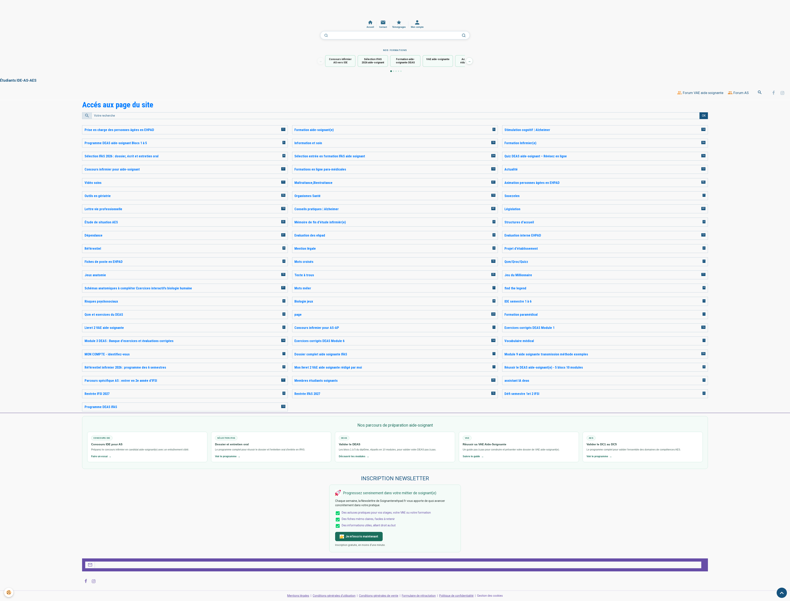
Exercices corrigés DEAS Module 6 (319, 341)
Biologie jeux (303, 301)
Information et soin (308, 143)
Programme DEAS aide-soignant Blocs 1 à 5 (116, 143)
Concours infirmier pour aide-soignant (112, 169)
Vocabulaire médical (519, 341)
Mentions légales (298, 595)
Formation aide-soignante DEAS (405, 61)
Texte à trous (304, 275)
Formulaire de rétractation (419, 595)
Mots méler (302, 288)
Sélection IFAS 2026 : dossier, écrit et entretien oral (121, 156)
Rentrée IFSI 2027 (97, 394)
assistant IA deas (516, 380)
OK (704, 115)
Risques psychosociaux (101, 301)
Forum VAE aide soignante (702, 93)
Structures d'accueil (519, 222)
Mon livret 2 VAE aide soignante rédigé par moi (328, 367)
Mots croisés (303, 262)
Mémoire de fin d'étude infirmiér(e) (320, 222)
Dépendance (93, 235)
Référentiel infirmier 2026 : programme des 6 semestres (125, 367)
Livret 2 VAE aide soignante (104, 328)
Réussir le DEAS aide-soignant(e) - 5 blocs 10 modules (543, 367)
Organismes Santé (307, 196)
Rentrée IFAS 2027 (307, 394)
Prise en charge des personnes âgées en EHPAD (119, 130)
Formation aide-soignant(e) (314, 130)
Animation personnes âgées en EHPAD (532, 183)
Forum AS (741, 93)
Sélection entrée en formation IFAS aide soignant (329, 156)
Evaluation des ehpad (309, 235)
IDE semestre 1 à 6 (517, 301)
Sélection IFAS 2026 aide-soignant (373, 61)
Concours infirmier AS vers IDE (340, 61)
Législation (512, 209)
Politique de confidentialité (456, 595)
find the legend (515, 288)
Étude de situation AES (101, 222)
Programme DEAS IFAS (101, 407)
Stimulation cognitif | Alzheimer (527, 130)
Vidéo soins (93, 183)
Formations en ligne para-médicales (320, 169)
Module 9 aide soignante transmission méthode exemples (546, 354)
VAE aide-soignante (438, 59)
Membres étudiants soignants (316, 380)
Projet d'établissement (521, 248)
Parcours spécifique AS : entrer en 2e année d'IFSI (121, 380)
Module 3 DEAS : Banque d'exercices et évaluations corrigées (129, 341)
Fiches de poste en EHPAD (104, 262)
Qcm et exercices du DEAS (104, 314)
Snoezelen (511, 196)
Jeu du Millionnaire (518, 275)
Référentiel (93, 248)
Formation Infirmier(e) (520, 143)
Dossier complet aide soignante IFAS (320, 354)
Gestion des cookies (490, 595)
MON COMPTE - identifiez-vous (107, 354)
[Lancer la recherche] (464, 35)
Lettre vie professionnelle (103, 209)
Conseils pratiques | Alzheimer (316, 209)
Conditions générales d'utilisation (334, 595)
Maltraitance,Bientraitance (313, 183)
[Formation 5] (401, 71)
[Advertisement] (75, 9)
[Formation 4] (398, 71)
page (298, 314)
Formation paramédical (521, 314)
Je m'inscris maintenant (362, 536)
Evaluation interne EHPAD (522, 235)
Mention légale (305, 248)
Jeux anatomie (95, 275)
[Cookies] (8, 592)
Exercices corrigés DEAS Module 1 (529, 328)
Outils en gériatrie (98, 196)
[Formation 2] (393, 71)
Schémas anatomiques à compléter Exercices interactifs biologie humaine (138, 288)
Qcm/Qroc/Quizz (516, 262)
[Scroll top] (782, 593)
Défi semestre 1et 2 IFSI (521, 394)
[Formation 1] (391, 71)
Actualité (511, 169)
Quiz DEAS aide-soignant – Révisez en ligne (535, 156)
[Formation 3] (396, 71)
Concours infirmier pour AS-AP (316, 328)
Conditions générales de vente (378, 595)
